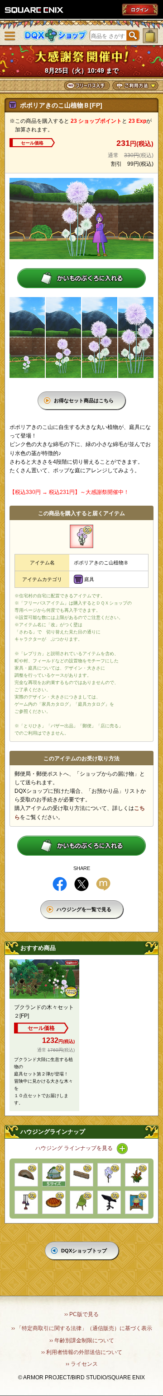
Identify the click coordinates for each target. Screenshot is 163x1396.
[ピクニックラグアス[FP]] (136, 1202)
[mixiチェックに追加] (103, 884)
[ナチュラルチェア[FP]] (81, 1202)
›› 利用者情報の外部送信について (81, 1352)
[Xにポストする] (81, 884)
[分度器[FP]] (26, 1174)
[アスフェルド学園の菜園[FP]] (54, 1174)
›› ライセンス (82, 1364)
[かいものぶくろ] (150, 36)
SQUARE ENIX (34, 10)
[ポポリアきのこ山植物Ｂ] (81, 536)
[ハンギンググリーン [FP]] (136, 1174)
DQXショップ (55, 35)
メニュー (10, 36)
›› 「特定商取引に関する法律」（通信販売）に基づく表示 (81, 1328)
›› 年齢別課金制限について (81, 1340)
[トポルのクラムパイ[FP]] (54, 1202)
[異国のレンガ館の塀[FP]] (81, 1174)
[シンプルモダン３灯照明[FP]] (26, 1202)
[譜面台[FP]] (109, 1202)
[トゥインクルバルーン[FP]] (109, 1174)
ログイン (139, 9)
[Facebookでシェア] (60, 884)
